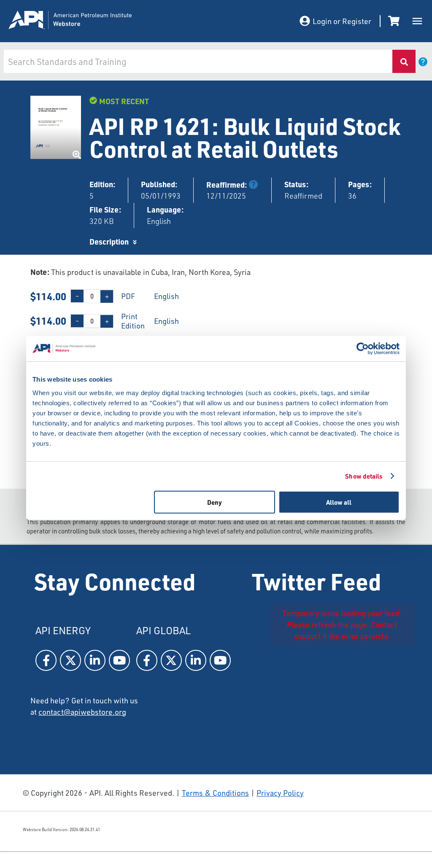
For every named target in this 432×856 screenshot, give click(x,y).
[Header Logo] (92, 21)
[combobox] (197, 61)
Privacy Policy (280, 792)
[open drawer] (417, 21)
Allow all (338, 502)
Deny (214, 502)
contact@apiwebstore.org (82, 711)
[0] (395, 21)
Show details (363, 476)
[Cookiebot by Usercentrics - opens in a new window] (363, 348)
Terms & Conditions (215, 792)
